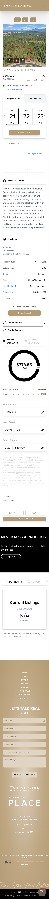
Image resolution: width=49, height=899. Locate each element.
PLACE (24, 858)
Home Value (24, 691)
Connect (24, 698)
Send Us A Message (24, 775)
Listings (24, 676)
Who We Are (24, 695)
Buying (24, 680)
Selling (24, 684)
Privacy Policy (9, 896)
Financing (24, 687)
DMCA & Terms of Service (26, 896)
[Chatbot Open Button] (42, 892)
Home (24, 672)
